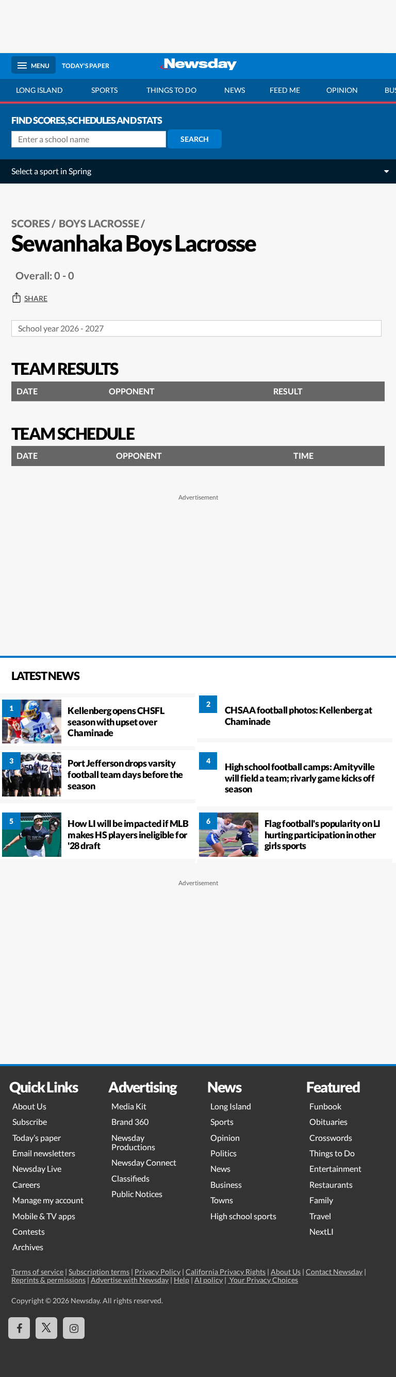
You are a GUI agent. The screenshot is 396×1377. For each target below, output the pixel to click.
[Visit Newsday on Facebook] (19, 1328)
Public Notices (136, 1194)
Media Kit (128, 1106)
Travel (320, 1216)
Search (194, 139)
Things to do (171, 90)
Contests (28, 1231)
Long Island (39, 90)
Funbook (325, 1106)
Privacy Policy (157, 1271)
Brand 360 (129, 1121)
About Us (29, 1106)
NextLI (321, 1231)
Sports (104, 90)
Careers (26, 1184)
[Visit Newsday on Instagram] (74, 1328)
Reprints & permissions (48, 1279)
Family (321, 1200)
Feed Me (285, 90)
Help (181, 1279)
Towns (221, 1200)
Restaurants (331, 1184)
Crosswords (330, 1137)
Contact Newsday (334, 1271)
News (234, 90)
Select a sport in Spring (51, 171)
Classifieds (130, 1178)
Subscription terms (99, 1271)
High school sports (243, 1216)
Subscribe (29, 1121)
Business (226, 1184)
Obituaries (328, 1121)
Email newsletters (43, 1153)
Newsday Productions (133, 1142)
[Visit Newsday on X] (46, 1328)
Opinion (342, 90)
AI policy (208, 1279)
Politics (223, 1153)
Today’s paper (36, 1137)
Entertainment (335, 1168)
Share (35, 298)
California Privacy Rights (226, 1271)
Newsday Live (36, 1168)
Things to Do (332, 1153)
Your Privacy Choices (263, 1279)
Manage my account (48, 1200)
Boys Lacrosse (99, 223)
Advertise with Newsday (130, 1279)
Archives (27, 1247)
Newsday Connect (143, 1162)
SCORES (30, 223)
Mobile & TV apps (43, 1216)
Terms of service (37, 1271)
